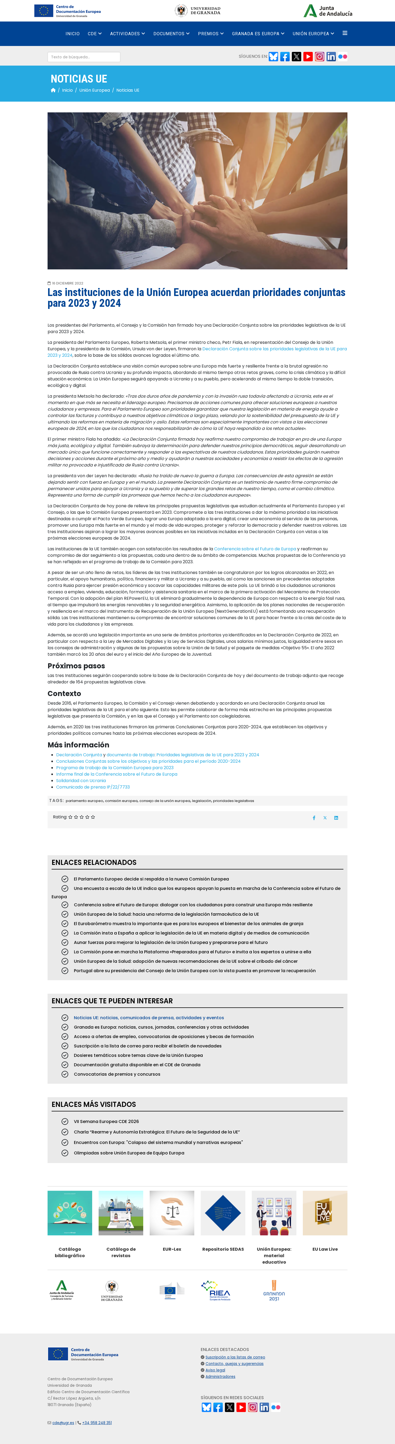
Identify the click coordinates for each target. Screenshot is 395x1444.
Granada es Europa (255, 33)
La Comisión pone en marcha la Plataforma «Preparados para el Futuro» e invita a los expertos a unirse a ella (192, 952)
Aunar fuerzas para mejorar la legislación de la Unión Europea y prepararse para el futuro (170, 942)
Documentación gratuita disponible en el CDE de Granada (136, 1065)
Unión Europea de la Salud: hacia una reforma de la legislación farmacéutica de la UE (166, 914)
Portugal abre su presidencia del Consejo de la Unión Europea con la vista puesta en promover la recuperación (194, 971)
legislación (201, 800)
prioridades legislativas (233, 800)
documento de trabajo (131, 755)
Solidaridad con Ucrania (81, 781)
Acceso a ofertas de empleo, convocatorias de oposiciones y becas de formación (163, 1036)
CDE (92, 33)
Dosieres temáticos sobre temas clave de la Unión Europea (138, 1055)
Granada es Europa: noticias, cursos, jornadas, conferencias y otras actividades (161, 1027)
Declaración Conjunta (79, 755)
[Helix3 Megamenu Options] (345, 33)
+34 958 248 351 (97, 1422)
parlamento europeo (84, 800)
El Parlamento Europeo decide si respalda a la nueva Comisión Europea (151, 879)
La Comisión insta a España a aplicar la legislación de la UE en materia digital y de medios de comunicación (191, 933)
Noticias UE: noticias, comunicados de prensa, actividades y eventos (148, 1018)
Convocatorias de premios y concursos (116, 1074)
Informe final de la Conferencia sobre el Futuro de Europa (116, 774)
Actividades (125, 33)
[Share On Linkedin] (336, 818)
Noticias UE (127, 90)
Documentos (169, 33)
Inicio (73, 33)
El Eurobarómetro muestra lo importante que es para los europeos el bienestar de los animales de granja (188, 924)
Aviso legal (215, 1370)
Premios (208, 33)
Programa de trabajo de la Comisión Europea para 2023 (115, 768)
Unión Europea (311, 33)
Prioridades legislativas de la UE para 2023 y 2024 (207, 755)
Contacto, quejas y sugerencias (235, 1363)
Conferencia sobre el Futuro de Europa (255, 549)
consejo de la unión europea (164, 800)
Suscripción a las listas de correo (235, 1357)
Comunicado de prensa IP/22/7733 (93, 787)
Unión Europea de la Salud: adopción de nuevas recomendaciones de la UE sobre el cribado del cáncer (185, 961)
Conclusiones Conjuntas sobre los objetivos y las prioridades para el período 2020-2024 (148, 761)
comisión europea (121, 800)
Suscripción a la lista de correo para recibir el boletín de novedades (147, 1046)
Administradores (220, 1376)
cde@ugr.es (63, 1422)
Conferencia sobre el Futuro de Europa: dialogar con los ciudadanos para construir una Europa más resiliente (193, 905)
